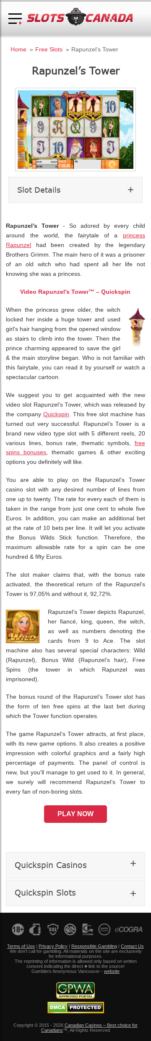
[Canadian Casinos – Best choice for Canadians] (80, 24)
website (112, 971)
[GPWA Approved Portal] (75, 997)
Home (18, 49)
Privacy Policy (53, 946)
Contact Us (132, 946)
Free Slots (48, 49)
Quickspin (56, 414)
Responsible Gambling (94, 946)
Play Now (75, 813)
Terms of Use (21, 946)
